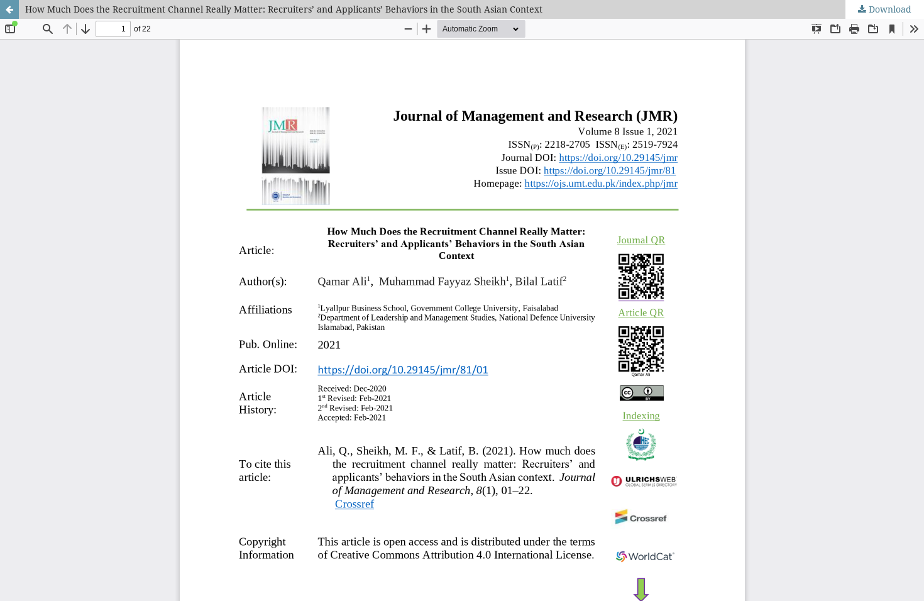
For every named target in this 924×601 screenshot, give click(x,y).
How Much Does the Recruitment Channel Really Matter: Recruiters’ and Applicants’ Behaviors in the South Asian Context (283, 9)
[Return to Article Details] (9, 9)
